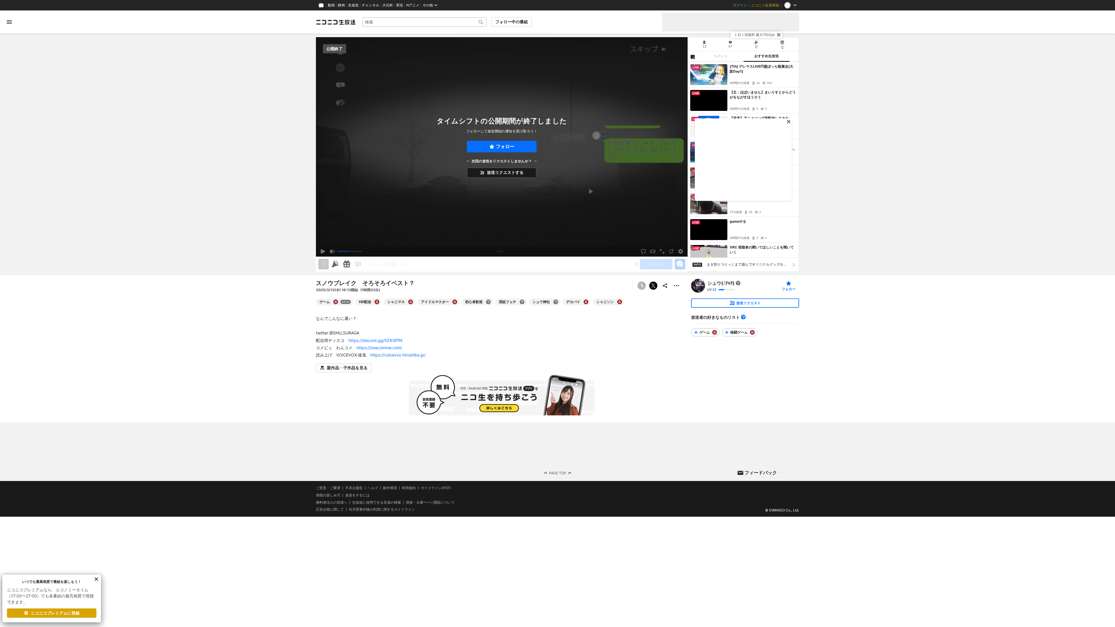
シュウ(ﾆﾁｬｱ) (721, 283)
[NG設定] (692, 57)
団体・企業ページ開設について (430, 502)
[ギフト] (346, 264)
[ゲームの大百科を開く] (335, 302)
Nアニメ (412, 5)
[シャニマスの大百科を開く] (410, 302)
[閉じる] (778, 34)
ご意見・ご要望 (328, 488)
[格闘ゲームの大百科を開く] (752, 332)
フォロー (505, 146)
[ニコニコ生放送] (335, 22)
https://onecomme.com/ (379, 347)
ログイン (740, 5)
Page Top (557, 473)
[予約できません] (642, 286)
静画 (341, 5)
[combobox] (424, 22)
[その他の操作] (676, 286)
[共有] (665, 286)
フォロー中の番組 (511, 21)
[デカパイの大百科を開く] (586, 302)
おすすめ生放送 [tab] (766, 56)
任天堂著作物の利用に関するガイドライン (382, 509)
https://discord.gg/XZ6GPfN (375, 340)
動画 (331, 5)
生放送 (353, 5)
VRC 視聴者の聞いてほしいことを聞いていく (762, 249)
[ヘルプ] (743, 317)
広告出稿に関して (330, 509)
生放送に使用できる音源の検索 (376, 502)
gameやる (738, 221)
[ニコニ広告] (335, 264)
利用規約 (409, 488)
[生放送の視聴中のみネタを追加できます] (323, 264)
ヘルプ (373, 488)
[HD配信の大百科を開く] (377, 302)
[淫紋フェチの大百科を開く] (522, 302)
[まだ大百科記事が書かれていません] (738, 283)
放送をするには (357, 495)
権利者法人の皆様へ (331, 502)
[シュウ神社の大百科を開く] (555, 302)
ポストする (653, 286)
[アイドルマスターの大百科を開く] (454, 302)
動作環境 (390, 488)
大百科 (387, 5)
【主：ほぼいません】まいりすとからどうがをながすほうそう (763, 94)
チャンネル (370, 5)
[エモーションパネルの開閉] (680, 264)
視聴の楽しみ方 (328, 495)
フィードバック (760, 472)
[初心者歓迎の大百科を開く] (488, 302)
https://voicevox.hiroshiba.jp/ (398, 354)
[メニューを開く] (9, 22)
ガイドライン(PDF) (436, 488)
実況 (399, 5)
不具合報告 (354, 488)
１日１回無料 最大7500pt (754, 35)
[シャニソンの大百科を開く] (619, 302)
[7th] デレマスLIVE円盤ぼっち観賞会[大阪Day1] (761, 68)
